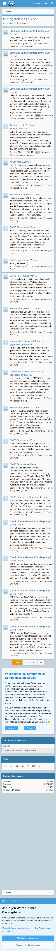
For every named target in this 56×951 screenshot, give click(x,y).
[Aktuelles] (46, 3)
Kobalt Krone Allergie (20, 162)
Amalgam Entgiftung (18, 188)
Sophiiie (12, 23)
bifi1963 (49, 790)
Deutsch (19, 901)
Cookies (8, 901)
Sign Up (30, 728)
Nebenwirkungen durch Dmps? (25, 194)
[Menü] (4, 4)
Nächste (29, 663)
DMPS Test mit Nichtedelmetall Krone (29, 497)
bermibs (6, 746)
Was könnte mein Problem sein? (30, 119)
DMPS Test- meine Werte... (23, 227)
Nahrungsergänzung (25, 155)
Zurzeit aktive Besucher (14, 740)
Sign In (11, 728)
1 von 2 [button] (17, 663)
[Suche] (52, 3)
